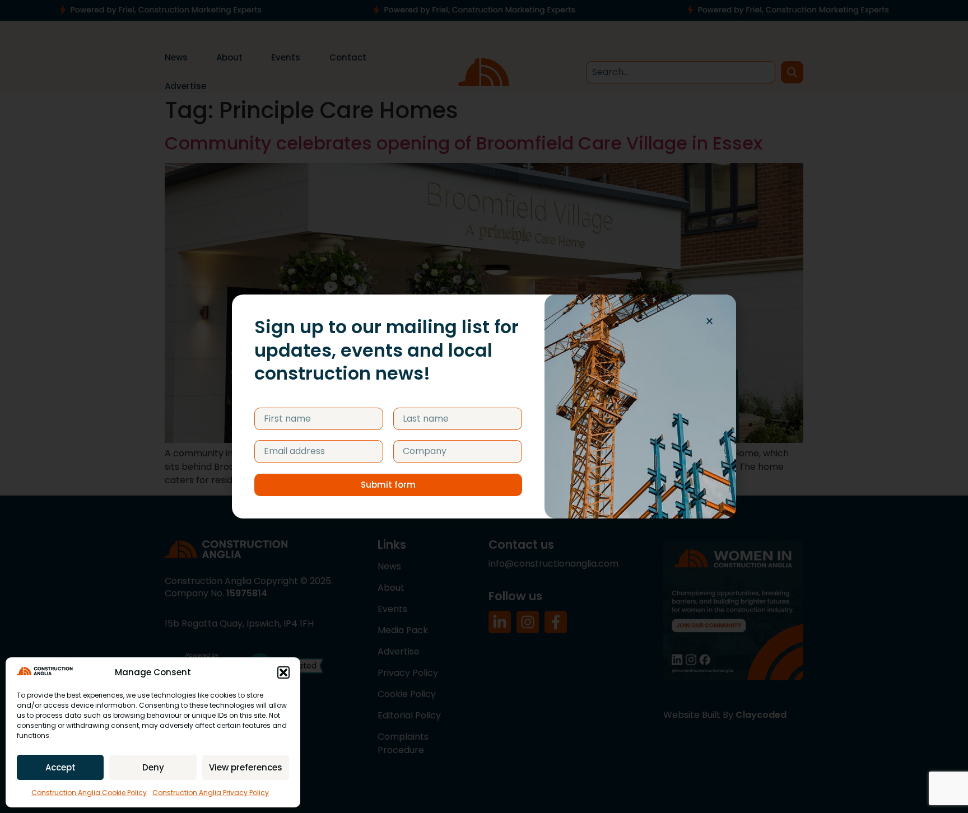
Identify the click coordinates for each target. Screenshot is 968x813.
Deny (153, 767)
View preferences (245, 767)
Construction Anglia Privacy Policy (210, 792)
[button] (283, 672)
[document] (484, 406)
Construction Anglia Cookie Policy (89, 792)
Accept (60, 767)
